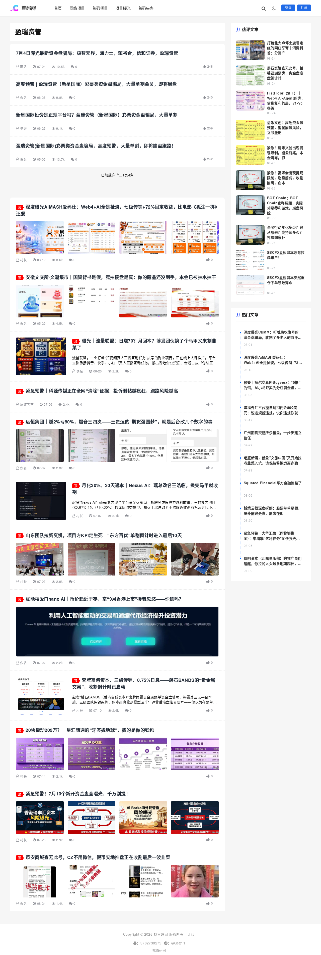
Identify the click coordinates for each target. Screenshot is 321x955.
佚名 (23, 97)
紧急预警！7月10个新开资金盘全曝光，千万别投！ (78, 793)
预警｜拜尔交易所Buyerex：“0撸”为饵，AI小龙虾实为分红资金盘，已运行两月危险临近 (273, 387)
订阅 (190, 934)
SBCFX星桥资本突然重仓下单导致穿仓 (286, 280)
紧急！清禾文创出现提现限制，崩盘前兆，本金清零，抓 (285, 152)
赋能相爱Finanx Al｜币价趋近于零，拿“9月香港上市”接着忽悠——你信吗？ (104, 599)
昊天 (23, 128)
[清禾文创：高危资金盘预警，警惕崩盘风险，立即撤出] (250, 130)
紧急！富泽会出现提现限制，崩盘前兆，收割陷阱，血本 (285, 177)
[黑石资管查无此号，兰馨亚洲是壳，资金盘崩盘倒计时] (250, 75)
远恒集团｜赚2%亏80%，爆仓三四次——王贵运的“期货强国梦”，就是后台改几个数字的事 (119, 421)
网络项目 (77, 8)
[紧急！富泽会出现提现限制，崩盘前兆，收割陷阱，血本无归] (250, 180)
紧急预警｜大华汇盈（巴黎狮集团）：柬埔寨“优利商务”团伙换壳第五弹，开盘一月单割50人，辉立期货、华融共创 (272, 541)
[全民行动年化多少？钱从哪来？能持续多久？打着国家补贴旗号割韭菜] (250, 235)
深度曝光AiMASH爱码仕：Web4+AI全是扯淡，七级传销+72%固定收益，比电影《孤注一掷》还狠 (272, 362)
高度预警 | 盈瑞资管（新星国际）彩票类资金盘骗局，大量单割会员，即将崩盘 (96, 84)
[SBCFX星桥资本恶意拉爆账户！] (250, 260)
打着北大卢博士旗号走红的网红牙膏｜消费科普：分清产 (285, 47)
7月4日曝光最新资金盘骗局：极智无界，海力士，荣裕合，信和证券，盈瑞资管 (97, 53)
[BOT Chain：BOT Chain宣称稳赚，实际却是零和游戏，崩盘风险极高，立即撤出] (250, 205)
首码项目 (100, 8)
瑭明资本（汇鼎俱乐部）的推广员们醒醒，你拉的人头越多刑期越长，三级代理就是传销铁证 (272, 563)
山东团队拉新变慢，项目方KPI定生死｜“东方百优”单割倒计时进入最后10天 (104, 535)
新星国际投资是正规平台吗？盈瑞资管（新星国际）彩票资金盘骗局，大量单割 (97, 115)
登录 (288, 8)
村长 (23, 259)
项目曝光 (123, 8)
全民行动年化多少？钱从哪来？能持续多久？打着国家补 (285, 232)
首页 (58, 8)
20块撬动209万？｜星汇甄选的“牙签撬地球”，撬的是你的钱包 (90, 730)
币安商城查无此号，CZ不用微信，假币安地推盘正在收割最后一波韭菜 (98, 857)
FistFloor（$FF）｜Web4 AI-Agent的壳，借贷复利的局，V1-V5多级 (286, 100)
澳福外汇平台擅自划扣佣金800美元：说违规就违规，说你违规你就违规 (272, 412)
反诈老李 (27, 404)
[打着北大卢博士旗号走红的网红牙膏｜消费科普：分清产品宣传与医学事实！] (250, 50)
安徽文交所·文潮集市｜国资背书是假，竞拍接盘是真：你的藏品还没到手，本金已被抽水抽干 (121, 277)
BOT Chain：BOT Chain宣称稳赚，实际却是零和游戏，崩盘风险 (285, 205)
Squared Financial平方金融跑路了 (273, 482)
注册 (304, 8)
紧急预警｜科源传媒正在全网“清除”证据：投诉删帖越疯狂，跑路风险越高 (102, 391)
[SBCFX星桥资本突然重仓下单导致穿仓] (250, 285)
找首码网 (159, 950)
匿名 (23, 66)
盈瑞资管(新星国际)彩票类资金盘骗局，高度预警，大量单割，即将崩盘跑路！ (96, 145)
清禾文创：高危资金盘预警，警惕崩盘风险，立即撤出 (285, 127)
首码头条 (146, 8)
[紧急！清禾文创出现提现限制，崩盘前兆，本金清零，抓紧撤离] (250, 155)
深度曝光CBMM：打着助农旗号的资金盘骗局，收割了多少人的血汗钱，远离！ (271, 337)
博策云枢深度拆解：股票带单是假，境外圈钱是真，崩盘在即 (272, 510)
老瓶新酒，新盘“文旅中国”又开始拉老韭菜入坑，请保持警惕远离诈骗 (273, 460)
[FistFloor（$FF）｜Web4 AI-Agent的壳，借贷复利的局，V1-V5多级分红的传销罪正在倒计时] (250, 100)
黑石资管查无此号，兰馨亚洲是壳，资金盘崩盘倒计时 (285, 72)
